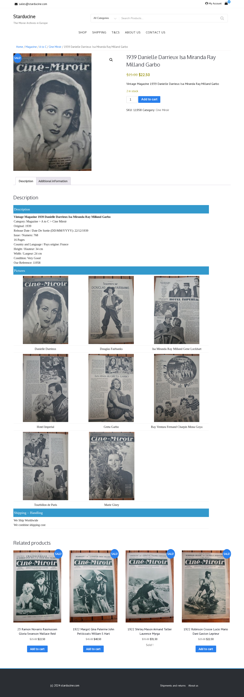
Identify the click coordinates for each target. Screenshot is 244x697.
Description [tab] (26, 181)
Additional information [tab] (53, 181)
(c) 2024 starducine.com (64, 685)
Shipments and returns (173, 685)
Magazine (31, 47)
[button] (111, 59)
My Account (215, 3)
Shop (83, 32)
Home (19, 47)
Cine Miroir (55, 47)
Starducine (24, 16)
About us (133, 32)
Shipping (99, 32)
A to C (42, 47)
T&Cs (116, 32)
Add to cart (149, 99)
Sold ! (149, 645)
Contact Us (155, 32)
